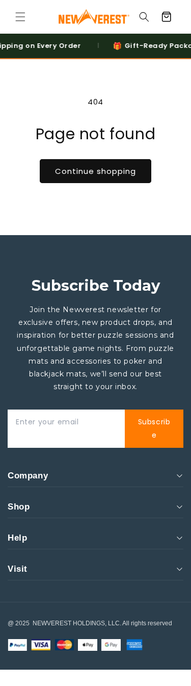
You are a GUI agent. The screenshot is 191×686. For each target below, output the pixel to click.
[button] (20, 17)
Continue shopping (95, 171)
